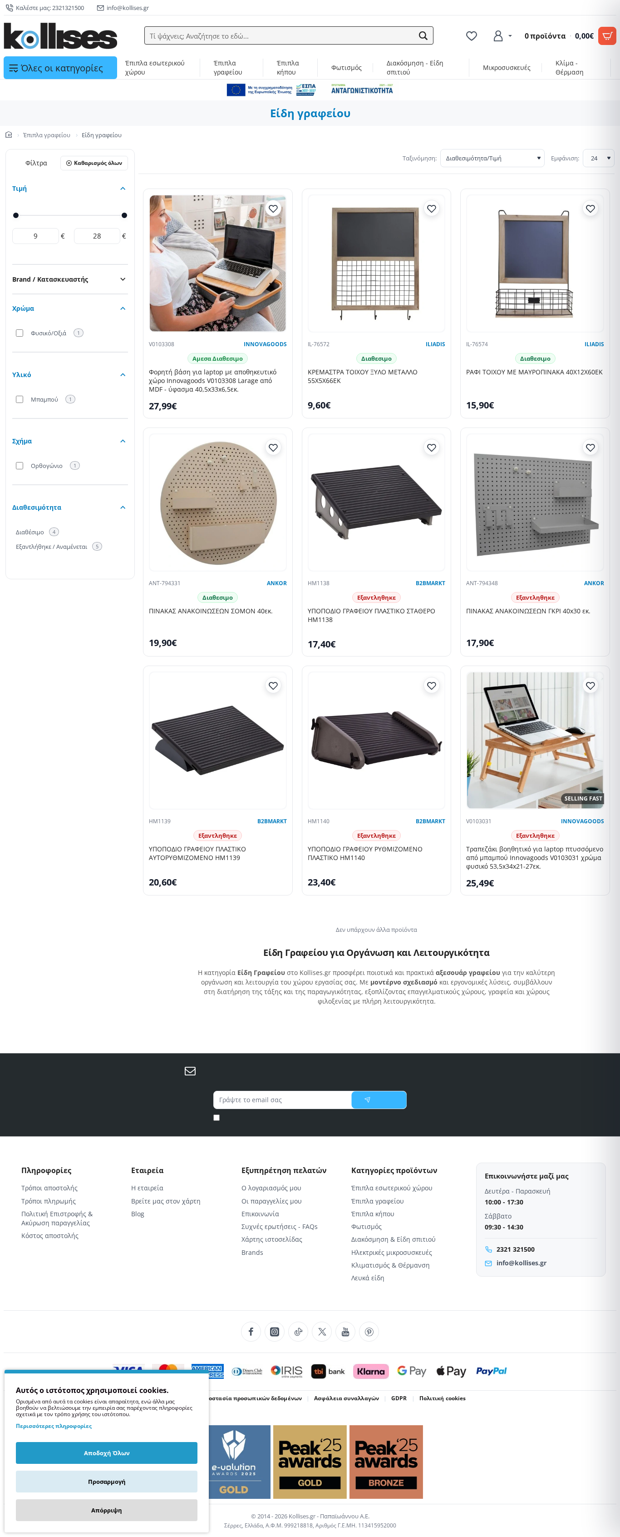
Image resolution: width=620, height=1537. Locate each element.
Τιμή (19, 188)
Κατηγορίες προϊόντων (394, 1170)
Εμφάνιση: (565, 158)
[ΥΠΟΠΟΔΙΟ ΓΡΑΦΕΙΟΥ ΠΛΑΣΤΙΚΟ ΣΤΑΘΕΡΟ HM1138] (377, 502)
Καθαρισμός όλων (98, 163)
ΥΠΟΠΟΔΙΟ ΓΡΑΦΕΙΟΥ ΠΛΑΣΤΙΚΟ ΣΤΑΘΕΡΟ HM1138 (371, 615)
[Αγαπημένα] (473, 35)
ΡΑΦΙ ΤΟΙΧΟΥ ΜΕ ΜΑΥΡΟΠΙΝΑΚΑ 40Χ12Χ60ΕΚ (534, 372)
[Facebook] (251, 1332)
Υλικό (21, 374)
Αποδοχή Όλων (107, 1453)
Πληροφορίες (46, 1170)
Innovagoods (265, 344)
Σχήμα (22, 441)
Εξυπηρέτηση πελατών (284, 1170)
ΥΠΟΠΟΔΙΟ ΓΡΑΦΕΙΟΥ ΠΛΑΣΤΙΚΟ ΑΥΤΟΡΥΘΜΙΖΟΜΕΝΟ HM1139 (197, 853)
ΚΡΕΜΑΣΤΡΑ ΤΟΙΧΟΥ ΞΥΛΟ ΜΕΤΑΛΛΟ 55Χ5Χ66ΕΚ (363, 376)
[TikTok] (298, 1332)
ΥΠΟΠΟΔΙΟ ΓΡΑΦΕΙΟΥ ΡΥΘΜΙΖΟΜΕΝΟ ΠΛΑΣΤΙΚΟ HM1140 (365, 853)
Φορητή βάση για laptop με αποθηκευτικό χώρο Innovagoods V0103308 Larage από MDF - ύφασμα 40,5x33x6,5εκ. (212, 380)
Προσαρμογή (107, 1481)
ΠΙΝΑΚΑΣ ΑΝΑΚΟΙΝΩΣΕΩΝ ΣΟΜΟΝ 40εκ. (211, 611)
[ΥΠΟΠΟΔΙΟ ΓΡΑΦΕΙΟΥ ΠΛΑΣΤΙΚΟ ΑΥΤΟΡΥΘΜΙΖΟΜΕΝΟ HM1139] (218, 740)
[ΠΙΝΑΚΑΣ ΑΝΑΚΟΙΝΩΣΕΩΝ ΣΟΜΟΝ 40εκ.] (218, 502)
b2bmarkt (430, 583)
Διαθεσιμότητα (36, 507)
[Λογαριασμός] (502, 35)
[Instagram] (275, 1332)
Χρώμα (23, 308)
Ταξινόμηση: (420, 158)
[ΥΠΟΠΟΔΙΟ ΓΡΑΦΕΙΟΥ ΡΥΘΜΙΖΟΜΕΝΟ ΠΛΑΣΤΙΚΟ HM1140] (377, 740)
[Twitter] (322, 1332)
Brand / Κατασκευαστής (50, 279)
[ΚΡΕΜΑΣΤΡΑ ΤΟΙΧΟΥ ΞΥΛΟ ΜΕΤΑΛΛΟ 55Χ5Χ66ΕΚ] (377, 263)
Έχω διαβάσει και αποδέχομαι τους (313, 1117)
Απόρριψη (106, 1510)
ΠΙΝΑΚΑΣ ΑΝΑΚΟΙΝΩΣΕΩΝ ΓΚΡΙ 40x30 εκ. (528, 611)
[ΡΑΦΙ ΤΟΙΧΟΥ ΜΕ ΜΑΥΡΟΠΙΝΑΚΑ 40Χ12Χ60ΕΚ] (535, 263)
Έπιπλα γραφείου (46, 135)
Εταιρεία (147, 1170)
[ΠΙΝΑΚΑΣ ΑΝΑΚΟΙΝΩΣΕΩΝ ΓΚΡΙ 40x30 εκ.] (535, 502)
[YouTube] (345, 1332)
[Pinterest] (369, 1332)
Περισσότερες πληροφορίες (54, 1426)
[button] (423, 35)
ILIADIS (435, 344)
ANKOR (277, 583)
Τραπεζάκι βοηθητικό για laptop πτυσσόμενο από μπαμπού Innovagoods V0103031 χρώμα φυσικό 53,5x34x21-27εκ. (534, 857)
